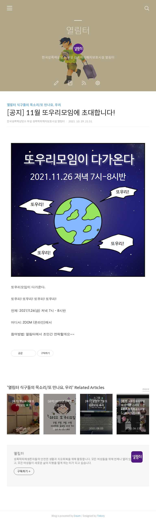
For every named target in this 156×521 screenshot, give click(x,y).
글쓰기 (57, 83)
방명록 (71, 83)
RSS (85, 83)
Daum (77, 515)
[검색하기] (147, 8)
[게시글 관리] (31, 353)
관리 (98, 83)
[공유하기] (26, 353)
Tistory (101, 515)
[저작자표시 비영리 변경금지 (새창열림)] (58, 353)
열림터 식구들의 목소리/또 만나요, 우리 (34, 105)
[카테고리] (9, 8)
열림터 (78, 31)
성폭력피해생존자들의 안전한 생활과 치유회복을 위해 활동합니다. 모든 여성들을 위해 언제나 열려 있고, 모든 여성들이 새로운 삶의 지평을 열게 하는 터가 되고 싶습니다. (72, 461)
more (146, 389)
